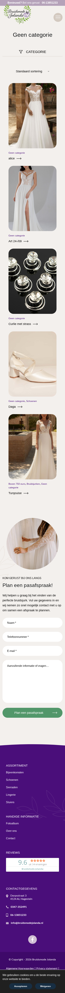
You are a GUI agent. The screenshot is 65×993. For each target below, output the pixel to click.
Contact (10, 838)
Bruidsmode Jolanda (44, 959)
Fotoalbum (12, 823)
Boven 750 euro (16, 484)
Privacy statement (47, 968)
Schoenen (31, 401)
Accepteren (20, 986)
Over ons (11, 830)
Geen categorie (16, 152)
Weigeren (45, 986)
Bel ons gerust (33, 2)
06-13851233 (18, 915)
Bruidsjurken (33, 484)
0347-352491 (19, 907)
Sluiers (10, 802)
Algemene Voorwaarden (20, 968)
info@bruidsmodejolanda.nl (27, 923)
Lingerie (11, 794)
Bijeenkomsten (15, 772)
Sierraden (12, 787)
